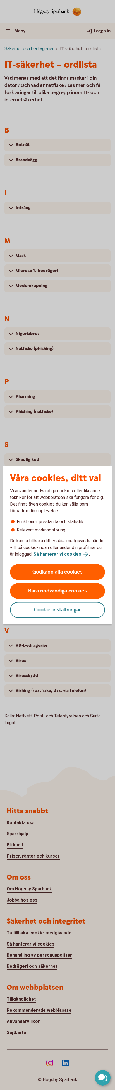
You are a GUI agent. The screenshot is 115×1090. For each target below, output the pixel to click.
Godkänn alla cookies (57, 572)
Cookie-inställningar (57, 609)
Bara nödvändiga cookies (57, 590)
